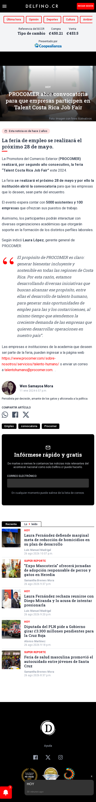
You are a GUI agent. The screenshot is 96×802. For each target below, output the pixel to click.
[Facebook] (35, 757)
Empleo (9, 426)
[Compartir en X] (25, 414)
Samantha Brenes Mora (39, 580)
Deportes (52, 19)
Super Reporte (35, 560)
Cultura (70, 19)
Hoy (48, 87)
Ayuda (48, 745)
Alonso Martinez (35, 641)
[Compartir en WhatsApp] (5, 415)
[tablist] (48, 524)
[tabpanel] (48, 603)
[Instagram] (60, 757)
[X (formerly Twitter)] (48, 757)
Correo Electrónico (22, 476)
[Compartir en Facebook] (15, 414)
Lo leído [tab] (31, 524)
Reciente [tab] (11, 524)
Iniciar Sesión (85, 6)
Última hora (14, 19)
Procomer (50, 426)
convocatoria (29, 426)
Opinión (34, 19)
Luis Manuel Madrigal (37, 550)
